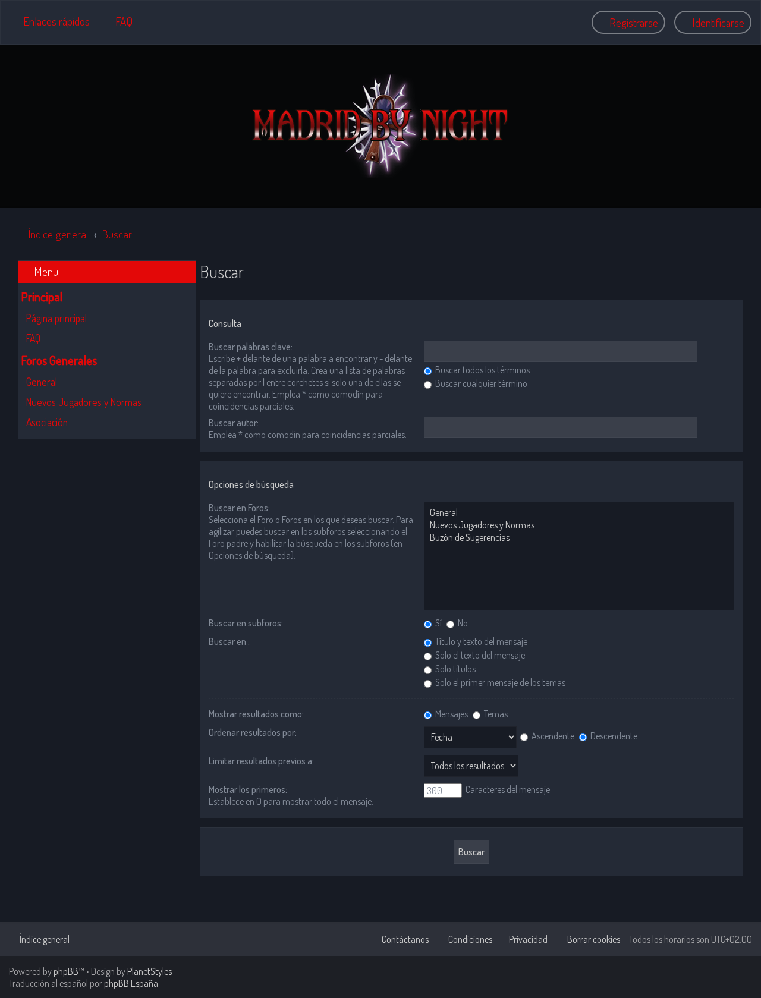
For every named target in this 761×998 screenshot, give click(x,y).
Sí (437, 623)
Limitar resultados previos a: (261, 761)
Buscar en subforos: (246, 623)
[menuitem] (119, 21)
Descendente (613, 736)
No (462, 623)
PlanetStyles (149, 971)
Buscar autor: (234, 423)
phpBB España (131, 983)
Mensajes (450, 714)
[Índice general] (380, 126)
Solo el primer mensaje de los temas (499, 682)
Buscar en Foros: (239, 508)
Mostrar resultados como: (256, 714)
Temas (495, 714)
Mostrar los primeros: (248, 789)
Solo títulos (454, 669)
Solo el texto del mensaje (479, 655)
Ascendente (552, 736)
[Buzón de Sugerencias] (579, 537)
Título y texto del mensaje (480, 641)
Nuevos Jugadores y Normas (83, 401)
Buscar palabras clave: (251, 346)
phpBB (66, 971)
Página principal (56, 318)
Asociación (47, 422)
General (41, 381)
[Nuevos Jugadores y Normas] (579, 525)
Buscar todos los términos (481, 370)
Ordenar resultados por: (253, 732)
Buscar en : (229, 641)
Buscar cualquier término (480, 383)
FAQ (33, 338)
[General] (579, 512)
